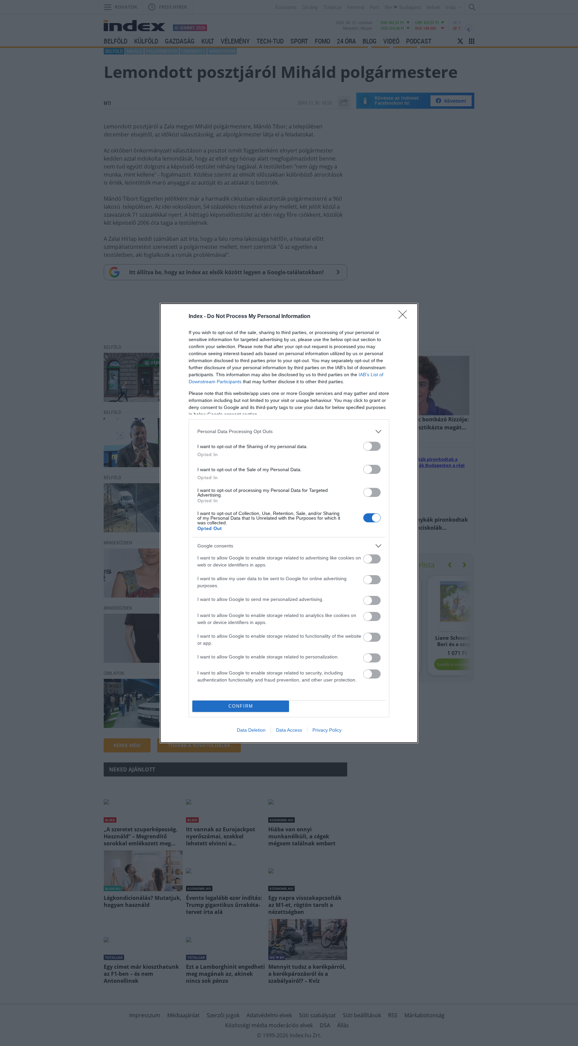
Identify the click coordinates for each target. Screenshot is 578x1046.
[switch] (372, 446)
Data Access (289, 730)
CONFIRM (240, 706)
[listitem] (289, 431)
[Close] (404, 316)
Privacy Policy (327, 730)
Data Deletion (251, 730)
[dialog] (289, 523)
